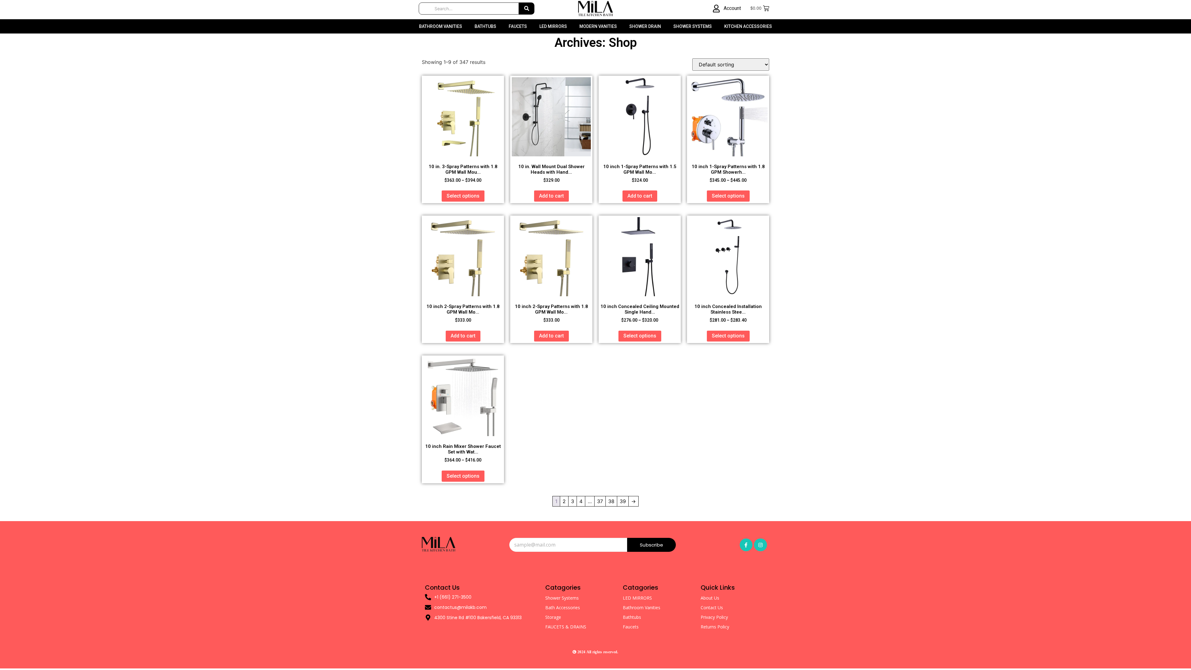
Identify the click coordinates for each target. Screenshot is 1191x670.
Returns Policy (715, 627)
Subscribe (651, 545)
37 (600, 501)
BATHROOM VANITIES (440, 26)
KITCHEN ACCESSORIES (748, 26)
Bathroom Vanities (641, 607)
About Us (710, 598)
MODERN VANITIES (598, 26)
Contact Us (712, 607)
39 (623, 501)
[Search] (526, 8)
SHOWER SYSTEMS (692, 26)
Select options (463, 196)
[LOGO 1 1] (438, 544)
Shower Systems (562, 598)
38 (611, 501)
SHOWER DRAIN (645, 26)
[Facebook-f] (746, 545)
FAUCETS (518, 26)
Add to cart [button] (551, 196)
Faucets (631, 627)
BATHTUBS (485, 26)
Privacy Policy (714, 617)
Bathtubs (632, 617)
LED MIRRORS (553, 26)
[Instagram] (760, 545)
